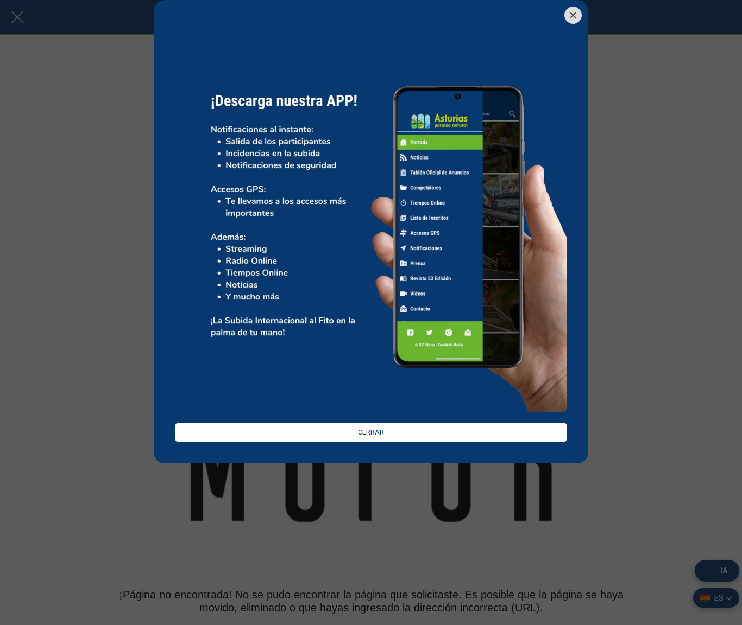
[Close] (573, 15)
